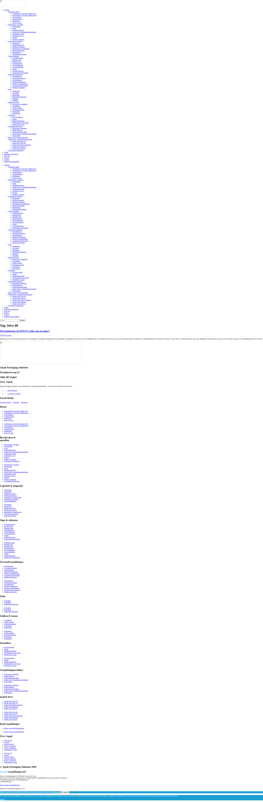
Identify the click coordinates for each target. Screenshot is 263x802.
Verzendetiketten (17, 65)
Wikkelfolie (16, 91)
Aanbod (6, 10)
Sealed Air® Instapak (19, 147)
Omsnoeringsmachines (19, 132)
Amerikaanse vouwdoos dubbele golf (24, 15)
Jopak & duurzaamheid (11, 161)
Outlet (6, 152)
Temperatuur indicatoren (20, 73)
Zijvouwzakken (17, 117)
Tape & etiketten (13, 56)
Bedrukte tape (16, 62)
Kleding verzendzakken (20, 84)
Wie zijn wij (8, 740)
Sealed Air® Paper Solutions (21, 145)
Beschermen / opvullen (15, 25)
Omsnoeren (16, 43)
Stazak (14, 119)
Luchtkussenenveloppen (20, 86)
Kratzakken (16, 112)
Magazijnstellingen (18, 50)
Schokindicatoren (18, 71)
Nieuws (6, 158)
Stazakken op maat (18, 124)
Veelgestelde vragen (10, 750)
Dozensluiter (16, 136)
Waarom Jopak (9, 744)
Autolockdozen (17, 19)
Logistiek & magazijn (15, 41)
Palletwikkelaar (17, 130)
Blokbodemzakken (18, 121)
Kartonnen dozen (13, 12)
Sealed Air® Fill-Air (19, 143)
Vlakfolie (15, 100)
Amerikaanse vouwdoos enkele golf (24, 13)
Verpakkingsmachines (19, 54)
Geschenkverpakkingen (16, 150)
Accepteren (65, 792)
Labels (14, 69)
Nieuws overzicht (10, 746)
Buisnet (14, 38)
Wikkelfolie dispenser (19, 97)
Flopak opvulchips (18, 39)
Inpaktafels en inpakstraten (21, 49)
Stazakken (11, 115)
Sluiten (2, 799)
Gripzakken (16, 106)
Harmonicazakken (18, 110)
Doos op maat (16, 23)
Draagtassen (16, 113)
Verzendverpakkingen (15, 75)
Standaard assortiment (11, 154)
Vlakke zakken (17, 108)
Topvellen (15, 93)
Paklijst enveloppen (18, 47)
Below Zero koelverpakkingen (18, 137)
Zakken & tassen (13, 102)
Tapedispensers (17, 63)
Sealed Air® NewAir (19, 141)
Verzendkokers (17, 80)
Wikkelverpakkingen (19, 82)
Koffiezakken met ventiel (20, 123)
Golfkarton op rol (18, 36)
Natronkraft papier (18, 34)
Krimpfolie (15, 95)
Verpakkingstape (17, 58)
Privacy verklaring (10, 748)
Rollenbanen (16, 52)
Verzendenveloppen (18, 78)
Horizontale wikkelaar (19, 128)
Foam (14, 28)
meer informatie (55, 792)
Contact (6, 160)
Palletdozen (16, 21)
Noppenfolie (16, 26)
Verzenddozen (17, 17)
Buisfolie (15, 99)
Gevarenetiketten (17, 67)
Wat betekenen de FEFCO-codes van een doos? (25, 331)
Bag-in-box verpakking (19, 104)
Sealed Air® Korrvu (18, 148)
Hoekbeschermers (18, 30)
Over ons (7, 156)
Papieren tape (16, 60)
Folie (10, 89)
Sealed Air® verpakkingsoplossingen (24, 32)
